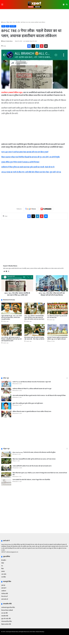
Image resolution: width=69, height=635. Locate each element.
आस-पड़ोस (3, 574)
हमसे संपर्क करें (4, 599)
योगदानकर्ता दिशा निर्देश (6, 621)
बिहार (2, 569)
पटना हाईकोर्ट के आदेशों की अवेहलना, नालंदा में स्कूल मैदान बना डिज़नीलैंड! (31, 480)
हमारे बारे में (3, 588)
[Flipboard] (46, 209)
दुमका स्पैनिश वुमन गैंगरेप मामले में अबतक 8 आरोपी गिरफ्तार (20, 162)
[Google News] (30, 209)
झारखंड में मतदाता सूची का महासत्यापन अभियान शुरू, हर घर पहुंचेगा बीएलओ (57, 338)
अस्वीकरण (3, 591)
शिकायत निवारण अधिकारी (7, 610)
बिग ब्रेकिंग (13, 26)
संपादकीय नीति (4, 616)
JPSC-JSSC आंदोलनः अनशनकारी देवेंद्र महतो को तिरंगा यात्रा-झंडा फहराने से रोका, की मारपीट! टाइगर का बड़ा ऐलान (34, 317)
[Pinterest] (41, 46)
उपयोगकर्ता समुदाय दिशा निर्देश (8, 608)
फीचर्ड (2, 563)
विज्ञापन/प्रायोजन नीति (6, 624)
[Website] (4, 271)
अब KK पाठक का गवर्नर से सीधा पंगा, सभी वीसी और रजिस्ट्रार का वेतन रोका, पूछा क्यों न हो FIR (31, 172)
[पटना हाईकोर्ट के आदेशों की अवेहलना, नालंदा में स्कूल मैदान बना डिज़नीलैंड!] (6, 482)
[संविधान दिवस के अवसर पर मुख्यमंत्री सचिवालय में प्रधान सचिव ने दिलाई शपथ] (6, 414)
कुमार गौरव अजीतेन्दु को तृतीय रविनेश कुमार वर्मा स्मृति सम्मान (28, 403)
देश (7, 26)
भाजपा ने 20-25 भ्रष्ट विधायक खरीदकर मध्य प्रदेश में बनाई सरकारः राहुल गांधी (32, 382)
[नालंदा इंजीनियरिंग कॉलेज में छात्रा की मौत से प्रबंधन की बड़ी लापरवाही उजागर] (6, 468)
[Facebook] (29, 46)
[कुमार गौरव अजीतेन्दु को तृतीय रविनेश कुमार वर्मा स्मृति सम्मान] (6, 405)
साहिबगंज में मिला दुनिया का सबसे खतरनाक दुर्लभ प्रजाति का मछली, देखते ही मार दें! (27, 167)
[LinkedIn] (37, 46)
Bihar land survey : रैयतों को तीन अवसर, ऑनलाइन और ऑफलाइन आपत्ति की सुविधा (34, 452)
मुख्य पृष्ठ (3, 585)
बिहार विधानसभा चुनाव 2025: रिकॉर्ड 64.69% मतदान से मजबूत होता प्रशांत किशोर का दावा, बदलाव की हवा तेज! (40, 474)
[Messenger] (46, 216)
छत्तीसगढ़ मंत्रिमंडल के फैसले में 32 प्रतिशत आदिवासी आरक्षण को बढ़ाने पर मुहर (32, 389)
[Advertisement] (34, 15)
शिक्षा (8, 22)
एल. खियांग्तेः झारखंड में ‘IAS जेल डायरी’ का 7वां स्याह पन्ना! (57, 317)
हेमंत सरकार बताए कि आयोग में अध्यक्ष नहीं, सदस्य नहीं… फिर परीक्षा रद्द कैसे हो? (34, 338)
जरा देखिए (3, 577)
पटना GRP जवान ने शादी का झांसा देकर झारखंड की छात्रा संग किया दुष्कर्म (24, 152)
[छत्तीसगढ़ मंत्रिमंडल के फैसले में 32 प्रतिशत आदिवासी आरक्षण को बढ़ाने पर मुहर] (6, 390)
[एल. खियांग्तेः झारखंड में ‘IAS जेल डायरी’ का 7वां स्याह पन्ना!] (57, 308)
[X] (33, 46)
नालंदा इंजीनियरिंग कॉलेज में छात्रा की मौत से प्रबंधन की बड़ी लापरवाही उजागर (32, 466)
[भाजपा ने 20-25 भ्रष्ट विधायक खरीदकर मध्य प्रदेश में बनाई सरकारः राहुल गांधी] (6, 384)
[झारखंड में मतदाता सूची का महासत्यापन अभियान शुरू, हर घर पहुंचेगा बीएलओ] (57, 330)
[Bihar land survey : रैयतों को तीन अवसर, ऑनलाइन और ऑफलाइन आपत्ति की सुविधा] (6, 454)
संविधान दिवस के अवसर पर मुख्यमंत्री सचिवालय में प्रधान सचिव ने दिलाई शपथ (32, 412)
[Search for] (67, 5)
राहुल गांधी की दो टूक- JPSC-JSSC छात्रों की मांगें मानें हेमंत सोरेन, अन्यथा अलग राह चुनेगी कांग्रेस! (11, 317)
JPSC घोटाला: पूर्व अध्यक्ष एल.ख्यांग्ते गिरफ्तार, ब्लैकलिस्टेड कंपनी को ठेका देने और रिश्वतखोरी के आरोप (11, 339)
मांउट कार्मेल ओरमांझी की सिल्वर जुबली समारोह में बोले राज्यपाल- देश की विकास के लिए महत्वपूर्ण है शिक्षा (39, 396)
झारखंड (3, 571)
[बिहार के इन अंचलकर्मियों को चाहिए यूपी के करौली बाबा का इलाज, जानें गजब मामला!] (6, 461)
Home (4, 22)
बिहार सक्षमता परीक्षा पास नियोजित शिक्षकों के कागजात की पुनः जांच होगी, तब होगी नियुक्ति (30, 157)
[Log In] (64, 5)
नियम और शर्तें (4, 596)
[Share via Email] (46, 46)
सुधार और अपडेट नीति (6, 619)
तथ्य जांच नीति (4, 613)
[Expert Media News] (34, 4)
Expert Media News (8, 41)
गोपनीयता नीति (4, 594)
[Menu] (2, 5)
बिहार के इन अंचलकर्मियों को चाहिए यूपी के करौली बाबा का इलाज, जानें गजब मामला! (34, 459)
